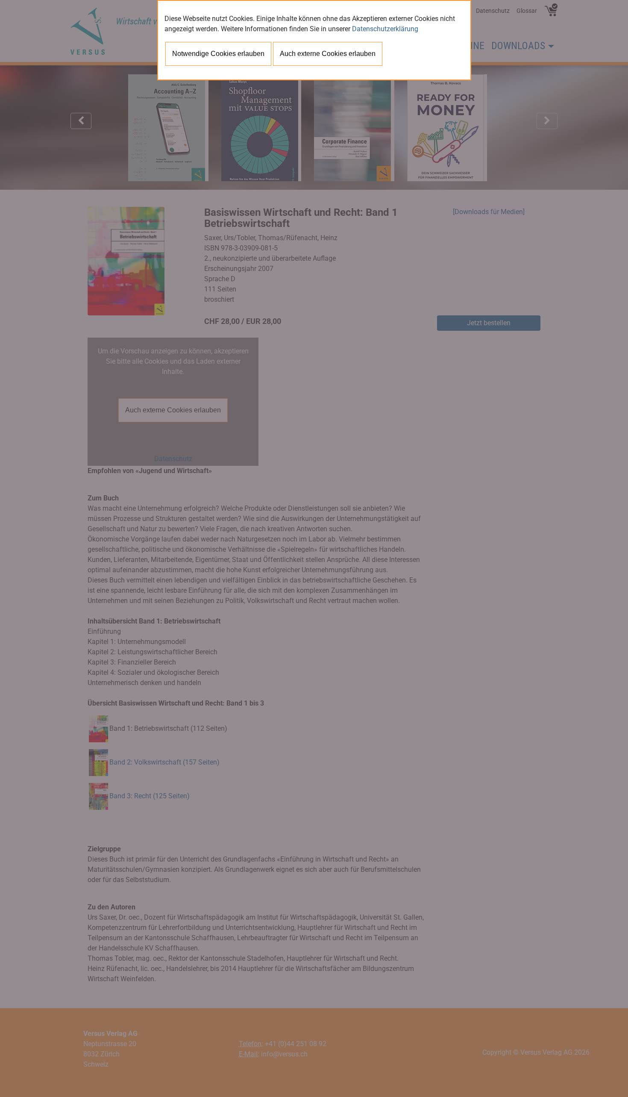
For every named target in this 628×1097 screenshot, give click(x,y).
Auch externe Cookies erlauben (328, 53)
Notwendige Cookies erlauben (218, 53)
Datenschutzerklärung (385, 29)
